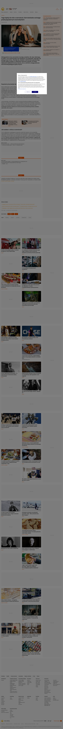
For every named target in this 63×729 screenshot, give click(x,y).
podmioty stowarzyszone (33, 76)
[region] (32, 83)
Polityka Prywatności (23, 81)
